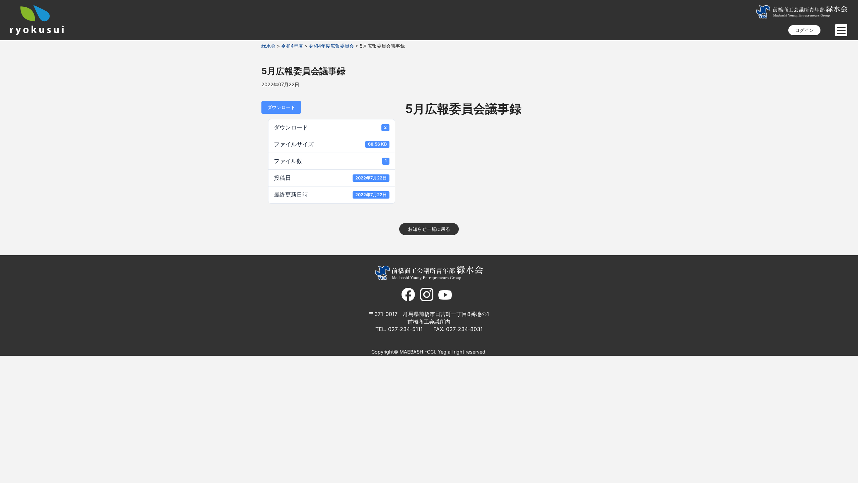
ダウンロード (281, 107)
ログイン (804, 30)
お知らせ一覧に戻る (429, 229)
